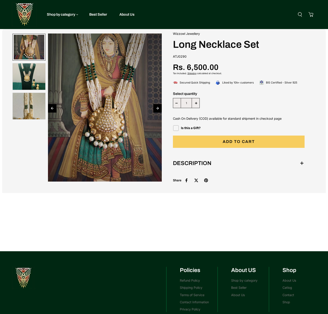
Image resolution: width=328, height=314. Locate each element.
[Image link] (87, 278)
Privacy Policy (190, 309)
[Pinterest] (206, 180)
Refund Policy (190, 280)
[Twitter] (196, 180)
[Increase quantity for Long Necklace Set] (196, 103)
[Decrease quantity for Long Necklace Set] (176, 103)
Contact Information (194, 302)
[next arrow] (157, 108)
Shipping (191, 73)
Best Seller (98, 14)
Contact (288, 295)
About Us (127, 14)
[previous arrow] (52, 108)
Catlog (287, 287)
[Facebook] (186, 180)
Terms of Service (192, 295)
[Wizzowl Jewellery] (24, 14)
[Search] (300, 14)
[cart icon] (311, 14)
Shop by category (61, 14)
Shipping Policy (191, 287)
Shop (286, 302)
